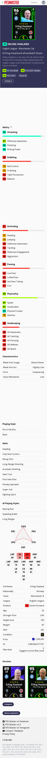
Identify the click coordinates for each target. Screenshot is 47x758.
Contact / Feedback (14, 731)
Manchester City (26, 48)
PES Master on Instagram (17, 728)
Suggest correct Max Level (31, 650)
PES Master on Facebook (17, 721)
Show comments (11, 713)
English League (10, 48)
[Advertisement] (23, 107)
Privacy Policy (9, 734)
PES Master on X (13, 724)
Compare (8, 81)
